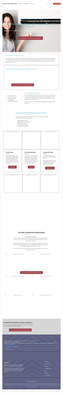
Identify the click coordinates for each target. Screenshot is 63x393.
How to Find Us (8, 349)
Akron (35, 240)
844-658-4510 (57, 3)
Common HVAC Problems (10, 344)
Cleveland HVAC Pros (9, 3)
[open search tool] (47, 3)
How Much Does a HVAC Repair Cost (12, 346)
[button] (31, 344)
